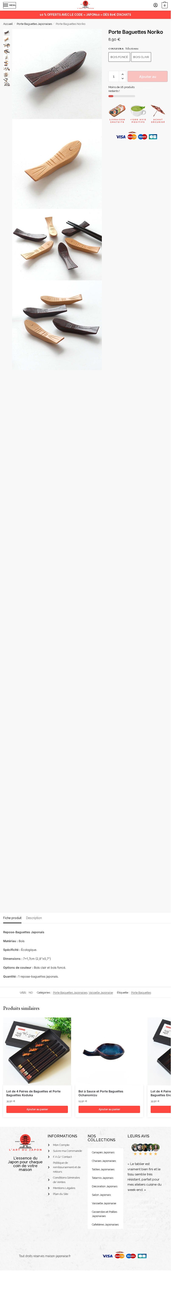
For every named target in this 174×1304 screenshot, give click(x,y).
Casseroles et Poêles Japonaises (104, 1214)
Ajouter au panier (147, 78)
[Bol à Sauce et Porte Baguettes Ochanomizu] (109, 1051)
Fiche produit (12, 918)
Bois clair (141, 57)
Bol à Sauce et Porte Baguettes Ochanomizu (101, 1093)
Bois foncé (119, 57)
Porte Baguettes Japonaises (34, 23)
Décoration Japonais (104, 1186)
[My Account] (155, 5)
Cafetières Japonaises (105, 1224)
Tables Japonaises (103, 1169)
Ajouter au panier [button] (37, 1109)
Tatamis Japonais (102, 1177)
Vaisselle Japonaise (101, 992)
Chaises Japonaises (104, 1160)
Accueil (8, 23)
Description (34, 918)
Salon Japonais (101, 1194)
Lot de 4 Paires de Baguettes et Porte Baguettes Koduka (33, 1093)
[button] (122, 74)
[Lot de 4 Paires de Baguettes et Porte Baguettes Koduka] (37, 1051)
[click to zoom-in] (57, 74)
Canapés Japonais (103, 1152)
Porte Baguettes (141, 992)
